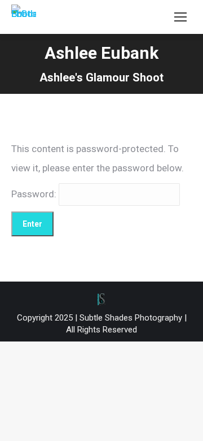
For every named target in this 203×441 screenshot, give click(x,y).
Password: (35, 194)
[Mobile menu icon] (180, 17)
